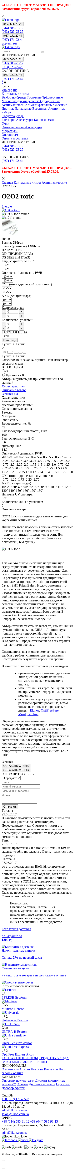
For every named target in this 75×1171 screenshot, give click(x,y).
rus (15, 43)
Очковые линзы (13, 127)
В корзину (9, 340)
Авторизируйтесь (14, 379)
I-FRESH (8, 997)
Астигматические (15, 105)
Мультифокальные (41, 105)
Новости (37, 1069)
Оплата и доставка (15, 138)
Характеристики (13, 386)
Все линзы (40, 108)
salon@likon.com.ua (15, 1114)
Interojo (7, 206)
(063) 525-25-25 (12, 31)
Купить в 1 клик (13, 344)
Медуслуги (10, 131)
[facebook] (10, 1140)
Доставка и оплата (42, 1084)
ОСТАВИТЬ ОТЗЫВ (16, 765)
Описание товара (14, 390)
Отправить (10, 806)
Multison (8, 1009)
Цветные (8, 108)
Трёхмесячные (52, 97)
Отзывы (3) (10, 394)
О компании (10, 1069)
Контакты (51, 1069)
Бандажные (23, 108)
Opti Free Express (14, 1054)
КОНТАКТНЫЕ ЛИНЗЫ (20, 1058)
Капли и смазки (45, 119)
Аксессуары (25, 119)
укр (4, 43)
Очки (5, 123)
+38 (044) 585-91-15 (44, 1121)
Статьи (25, 1069)
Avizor (27, 1043)
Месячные (9, 101)
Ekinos (34, 710)
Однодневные (50, 101)
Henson (19, 1009)
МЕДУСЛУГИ (22, 1062)
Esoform (20, 997)
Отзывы (22, 1084)
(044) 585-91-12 (12, 28)
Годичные (34, 97)
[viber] (23, 1140)
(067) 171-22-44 (12, 39)
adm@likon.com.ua (15, 1110)
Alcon (30, 1054)
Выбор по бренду (14, 97)
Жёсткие (61, 105)
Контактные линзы (15, 93)
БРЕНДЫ (40, 1062)
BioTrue (33, 714)
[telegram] (36, 1140)
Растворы (9, 119)
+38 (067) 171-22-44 (15, 1099)
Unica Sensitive (12, 1043)
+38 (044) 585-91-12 (15, 1121)
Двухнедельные (28, 101)
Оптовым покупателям (18, 1080)
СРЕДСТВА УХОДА (54, 1058)
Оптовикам (10, 134)
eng (10, 43)
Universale (9, 1020)
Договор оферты (13, 1088)
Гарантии (63, 1084)
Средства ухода (13, 116)
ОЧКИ (6, 1062)
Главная (7, 182)
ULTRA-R (9, 1031)
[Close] (3, 1160)
